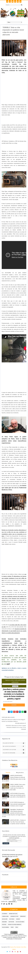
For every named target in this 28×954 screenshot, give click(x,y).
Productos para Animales (14, 924)
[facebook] (10, 1)
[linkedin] (6, 904)
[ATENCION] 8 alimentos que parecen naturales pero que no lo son (12, 855)
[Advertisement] (15, 376)
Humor (18, 919)
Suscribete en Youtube (9, 749)
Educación (4, 919)
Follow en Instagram (9, 752)
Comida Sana (5, 916)
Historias (11, 919)
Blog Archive (20, 772)
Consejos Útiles (14, 916)
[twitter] (7, 1)
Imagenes (4, 921)
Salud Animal (5, 927)
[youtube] (18, 1)
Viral (16, 927)
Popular (8, 772)
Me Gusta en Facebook (9, 746)
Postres (4, 924)
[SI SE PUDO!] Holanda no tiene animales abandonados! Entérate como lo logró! (17, 804)
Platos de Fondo (20, 921)
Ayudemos (4, 913)
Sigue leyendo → (12, 901)
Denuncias (22, 916)
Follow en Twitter (8, 743)
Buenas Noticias (13, 913)
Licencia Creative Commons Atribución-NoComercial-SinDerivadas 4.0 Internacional (14, 937)
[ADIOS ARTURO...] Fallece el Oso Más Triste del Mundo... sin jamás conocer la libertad (18, 821)
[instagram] (12, 1)
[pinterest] (20, 1)
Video (12, 927)
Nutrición (11, 921)
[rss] (15, 1)
